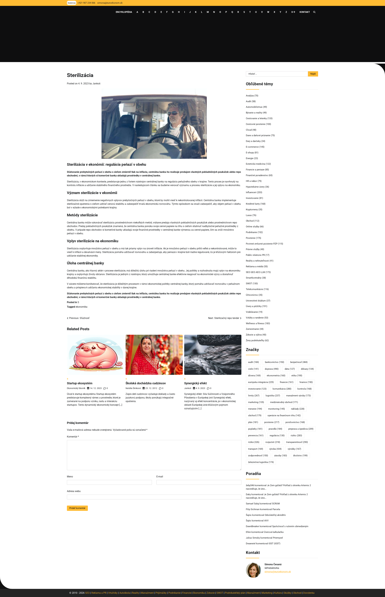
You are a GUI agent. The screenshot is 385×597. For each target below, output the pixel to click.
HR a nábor (251, 181)
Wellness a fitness (255, 323)
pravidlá (275, 429)
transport (255, 449)
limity (253, 395)
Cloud (249, 129)
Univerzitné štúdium (256, 300)
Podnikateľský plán (235, 592)
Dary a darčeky (253, 141)
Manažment (147, 592)
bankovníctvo (274, 362)
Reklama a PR (98, 592)
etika (296, 375)
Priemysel (278, 537)
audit (253, 362)
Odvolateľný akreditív (275, 515)
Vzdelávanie (252, 312)
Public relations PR (255, 255)
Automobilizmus (254, 107)
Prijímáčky (161, 592)
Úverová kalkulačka (273, 532)
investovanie (257, 388)
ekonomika (81, 306)
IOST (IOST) (274, 543)
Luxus (249, 215)
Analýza (250, 95)
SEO (87, 592)
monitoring (276, 408)
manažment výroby (298, 395)
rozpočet (272, 442)
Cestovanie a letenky (256, 118)
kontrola (304, 388)
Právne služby (253, 249)
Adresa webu (74, 491)
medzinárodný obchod (284, 402)
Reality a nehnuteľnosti (257, 260)
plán (253, 422)
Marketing (267, 592)
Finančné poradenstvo (257, 175)
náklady (297, 408)
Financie (186, 592)
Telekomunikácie (254, 289)
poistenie (271, 422)
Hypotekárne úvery (255, 186)
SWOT (249, 283)
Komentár (73, 436)
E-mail (159, 476)
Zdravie (211, 592)
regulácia (277, 435)
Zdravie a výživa (254, 334)
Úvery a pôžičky (254, 306)
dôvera (254, 375)
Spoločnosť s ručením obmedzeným (290, 526)
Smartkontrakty (253, 277)
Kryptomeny (252, 209)
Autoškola (124, 592)
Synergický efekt (195, 383)
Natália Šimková (133, 388)
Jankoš (96, 83)
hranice (306, 382)
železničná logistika (261, 462)
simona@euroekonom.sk (278, 571)
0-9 (293, 12)
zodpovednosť (258, 455)
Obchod (250, 220)
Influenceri (251, 192)
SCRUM (276, 503)
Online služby (252, 226)
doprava (272, 369)
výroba (275, 449)
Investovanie (252, 198)
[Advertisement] (192, 41)
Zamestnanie (252, 329)
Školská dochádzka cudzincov (146, 383)
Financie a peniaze (255, 169)
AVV (266, 520)
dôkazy (307, 369)
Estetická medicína (255, 164)
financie (286, 382)
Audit (248, 101)
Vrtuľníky (113, 592)
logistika (273, 395)
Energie (249, 158)
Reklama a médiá (254, 266)
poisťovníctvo (295, 422)
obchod (254, 415)
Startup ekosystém (79, 383)
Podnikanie (251, 232)
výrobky (294, 449)
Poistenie (250, 238)
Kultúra (278, 592)
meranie (255, 408)
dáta (290, 369)
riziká (253, 442)
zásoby (280, 455)
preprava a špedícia (300, 429)
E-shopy (250, 152)
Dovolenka (308, 592)
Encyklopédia (124, 12)
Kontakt (305, 12)
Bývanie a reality (254, 112)
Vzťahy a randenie (255, 317)
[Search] (314, 12)
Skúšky (287, 592)
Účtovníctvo (252, 295)
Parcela (276, 509)
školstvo (300, 455)
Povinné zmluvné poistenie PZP (261, 243)
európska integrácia (261, 382)
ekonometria (276, 375)
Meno (70, 476)
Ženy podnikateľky (255, 340)
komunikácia (282, 388)
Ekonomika (199, 592)
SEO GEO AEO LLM (255, 272)
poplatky (255, 429)
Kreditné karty (253, 203)
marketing (256, 402)
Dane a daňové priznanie (258, 135)
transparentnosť (297, 442)
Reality (135, 592)
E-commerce (252, 147)
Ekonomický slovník (76, 388)
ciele (253, 369)
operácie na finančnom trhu (284, 415)
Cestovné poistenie (255, 124)
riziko (296, 435)
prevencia (255, 435)
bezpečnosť (299, 362)
